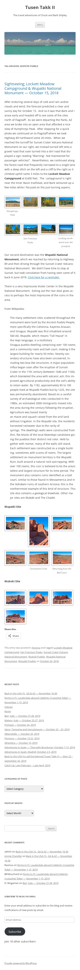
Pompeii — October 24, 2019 (20, 725)
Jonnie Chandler (13, 856)
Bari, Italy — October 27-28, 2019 (22, 716)
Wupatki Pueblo (27, 661)
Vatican (8, 707)
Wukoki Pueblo (36, 656)
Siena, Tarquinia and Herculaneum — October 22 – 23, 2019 (37, 729)
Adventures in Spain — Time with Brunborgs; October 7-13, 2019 (39, 747)
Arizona (36, 647)
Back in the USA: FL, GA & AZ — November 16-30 (30, 693)
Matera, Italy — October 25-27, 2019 (24, 720)
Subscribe (15, 931)
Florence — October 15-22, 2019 (21, 738)
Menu (40, 24)
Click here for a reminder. (44, 277)
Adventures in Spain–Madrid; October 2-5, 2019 (30, 752)
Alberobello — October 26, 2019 (21, 734)
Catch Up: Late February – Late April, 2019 (27, 765)
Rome (7, 711)
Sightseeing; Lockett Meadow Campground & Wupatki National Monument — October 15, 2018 (32, 88)
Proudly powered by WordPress (20, 963)
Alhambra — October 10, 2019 (20, 743)
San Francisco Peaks (31, 652)
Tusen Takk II (40, 7)
